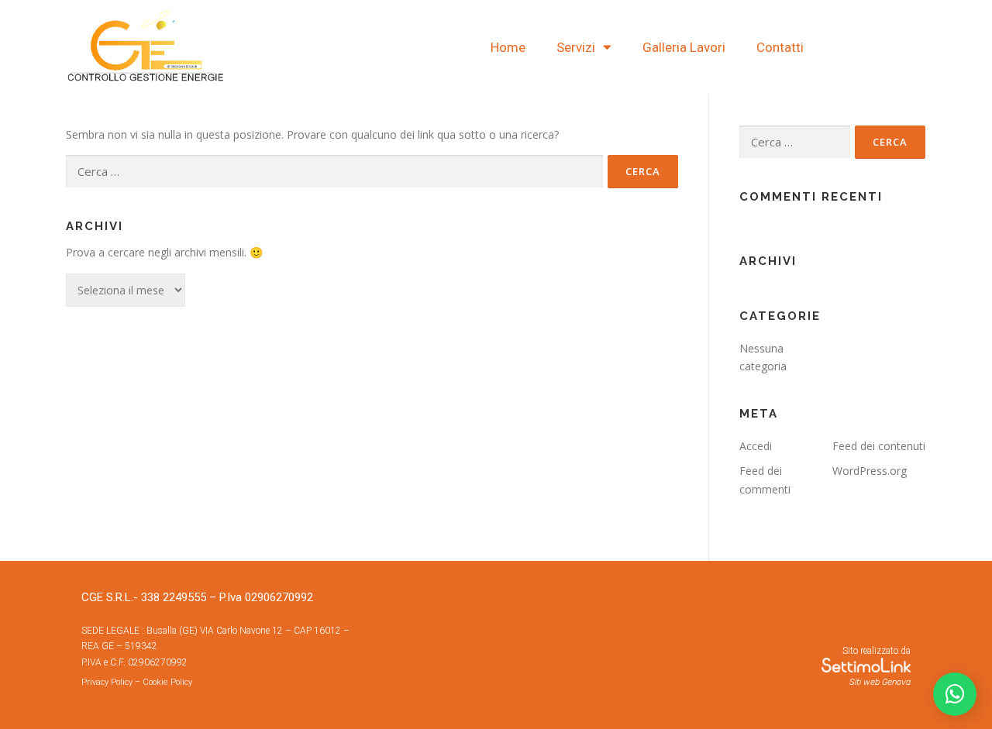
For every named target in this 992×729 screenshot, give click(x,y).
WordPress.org (869, 470)
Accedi (755, 445)
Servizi (575, 47)
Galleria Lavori (683, 47)
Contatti (780, 47)
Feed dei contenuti (878, 445)
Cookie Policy (167, 682)
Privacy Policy (107, 682)
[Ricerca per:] (334, 171)
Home (508, 47)
